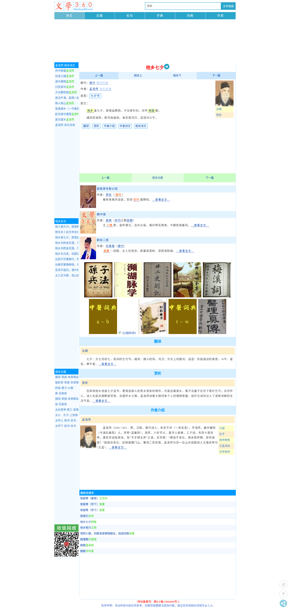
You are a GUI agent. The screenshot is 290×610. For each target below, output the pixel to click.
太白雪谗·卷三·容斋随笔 (67, 409)
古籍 (99, 15)
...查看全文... (161, 199)
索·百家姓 (61, 393)
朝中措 (101, 214)
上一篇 (99, 75)
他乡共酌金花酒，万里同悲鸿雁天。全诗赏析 (67, 242)
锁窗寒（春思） (93, 498)
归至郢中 (64, 87)
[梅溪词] (217, 296)
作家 (220, 15)
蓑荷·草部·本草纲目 (67, 377)
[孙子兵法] (98, 296)
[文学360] (73, 6)
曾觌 (109, 220)
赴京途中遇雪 (67, 114)
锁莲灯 (87, 516)
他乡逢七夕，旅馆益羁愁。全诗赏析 (67, 237)
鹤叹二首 (103, 240)
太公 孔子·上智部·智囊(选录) (67, 415)
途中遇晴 (64, 81)
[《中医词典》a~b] (103, 333)
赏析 (219, 115)
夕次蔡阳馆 (66, 92)
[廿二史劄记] (157, 296)
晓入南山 (64, 103)
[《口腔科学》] (128, 333)
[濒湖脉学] (128, 296)
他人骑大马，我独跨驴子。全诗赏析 (67, 226)
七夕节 (95, 95)
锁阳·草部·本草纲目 (67, 398)
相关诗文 (140, 126)
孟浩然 (93, 88)
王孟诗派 (224, 445)
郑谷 (109, 194)
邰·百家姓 (61, 404)
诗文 (69, 15)
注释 (219, 109)
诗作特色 (224, 440)
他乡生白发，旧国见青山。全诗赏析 (67, 253)
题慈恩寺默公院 (107, 188)
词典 (190, 15)
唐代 (92, 82)
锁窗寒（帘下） (92, 504)
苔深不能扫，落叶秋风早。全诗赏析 (67, 270)
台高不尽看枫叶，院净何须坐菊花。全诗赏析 (67, 259)
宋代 (118, 220)
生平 (222, 434)
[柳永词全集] (187, 296)
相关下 (177, 75)
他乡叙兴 (88, 527)
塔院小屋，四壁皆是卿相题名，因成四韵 (107, 533)
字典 (160, 15)
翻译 (86, 126)
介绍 (222, 428)
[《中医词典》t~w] (182, 333)
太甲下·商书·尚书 (65, 426)
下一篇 (216, 75)
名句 (129, 15)
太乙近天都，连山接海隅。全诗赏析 (67, 275)
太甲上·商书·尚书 (65, 420)
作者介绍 (109, 126)
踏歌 (87, 545)
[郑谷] (88, 207)
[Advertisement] (145, 41)
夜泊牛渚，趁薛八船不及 (67, 97)
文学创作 (224, 451)
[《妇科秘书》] (153, 333)
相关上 (138, 75)
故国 (152, 110)
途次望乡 (64, 119)
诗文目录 (65, 125)
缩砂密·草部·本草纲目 (67, 382)
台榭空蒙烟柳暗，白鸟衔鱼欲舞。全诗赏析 (67, 264)
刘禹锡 (110, 246)
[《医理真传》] (212, 333)
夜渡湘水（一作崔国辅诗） (67, 108)
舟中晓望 (64, 70)
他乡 (90, 110)
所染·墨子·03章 (64, 388)
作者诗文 (125, 126)
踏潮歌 (88, 539)
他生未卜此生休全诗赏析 (67, 232)
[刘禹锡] (88, 258)
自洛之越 (64, 76)
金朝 (130, 220)
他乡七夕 (88, 521)
